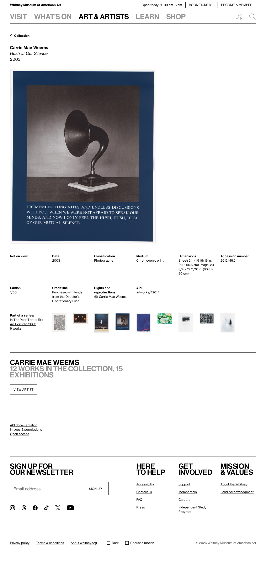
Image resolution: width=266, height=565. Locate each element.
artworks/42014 (147, 292)
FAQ (139, 499)
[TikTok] (46, 508)
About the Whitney (233, 484)
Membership (188, 492)
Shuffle (239, 16)
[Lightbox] (83, 156)
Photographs (103, 260)
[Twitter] (57, 508)
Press (140, 507)
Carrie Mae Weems (29, 47)
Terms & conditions (50, 543)
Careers (184, 499)
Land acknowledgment (237, 492)
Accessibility (145, 484)
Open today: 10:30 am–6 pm (162, 5)
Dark (115, 543)
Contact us (144, 492)
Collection (22, 35)
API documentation (23, 425)
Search (251, 16)
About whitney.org (84, 543)
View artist (23, 389)
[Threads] (23, 508)
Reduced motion (142, 543)
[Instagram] (12, 508)
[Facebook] (35, 508)
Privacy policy (20, 543)
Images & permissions (26, 429)
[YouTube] (70, 508)
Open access (19, 434)
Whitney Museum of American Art (35, 5)
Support (184, 484)
